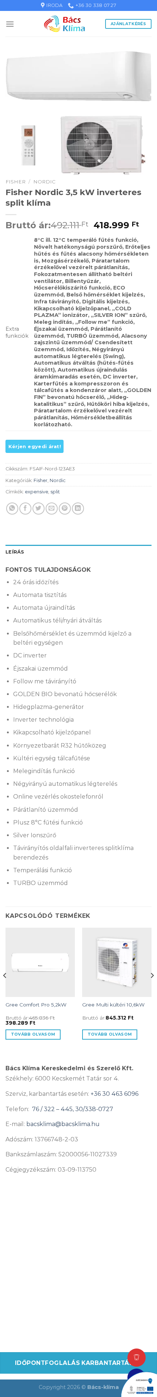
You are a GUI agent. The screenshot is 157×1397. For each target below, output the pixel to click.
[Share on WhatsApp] (12, 508)
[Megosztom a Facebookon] (25, 508)
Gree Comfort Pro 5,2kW (35, 1005)
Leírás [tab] (14, 552)
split (55, 491)
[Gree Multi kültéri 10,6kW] (117, 962)
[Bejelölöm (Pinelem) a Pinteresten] (65, 508)
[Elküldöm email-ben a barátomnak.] (52, 508)
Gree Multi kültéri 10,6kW (113, 1005)
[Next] (152, 990)
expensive (36, 491)
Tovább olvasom (33, 1034)
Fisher (15, 182)
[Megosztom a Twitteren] (38, 508)
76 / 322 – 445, (53, 1109)
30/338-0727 (94, 1109)
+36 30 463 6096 (114, 1093)
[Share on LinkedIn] (78, 508)
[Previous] (5, 990)
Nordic (44, 182)
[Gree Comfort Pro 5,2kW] (40, 962)
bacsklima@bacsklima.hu (63, 1124)
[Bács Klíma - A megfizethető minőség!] (64, 23)
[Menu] (9, 24)
